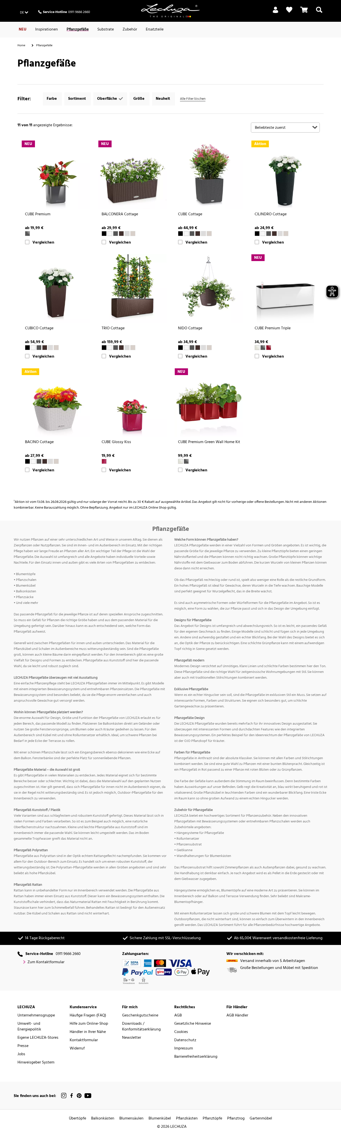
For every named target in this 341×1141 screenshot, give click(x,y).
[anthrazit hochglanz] (27, 233)
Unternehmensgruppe (36, 1015)
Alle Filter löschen (192, 99)
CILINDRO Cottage (271, 214)
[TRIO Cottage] (132, 288)
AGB (178, 1015)
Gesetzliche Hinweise (192, 1024)
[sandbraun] (132, 233)
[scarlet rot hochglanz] (268, 347)
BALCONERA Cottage (120, 214)
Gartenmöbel (261, 1118)
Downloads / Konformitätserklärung (141, 1026)
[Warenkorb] (304, 13)
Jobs (21, 1054)
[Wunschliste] (289, 10)
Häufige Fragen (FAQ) (88, 1015)
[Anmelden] (275, 13)
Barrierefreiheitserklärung (195, 1057)
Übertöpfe (77, 1118)
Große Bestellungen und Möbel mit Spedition (279, 968)
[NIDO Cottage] (208, 288)
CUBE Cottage (190, 214)
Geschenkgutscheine (140, 1015)
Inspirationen (46, 29)
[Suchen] (319, 13)
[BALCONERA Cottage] (132, 174)
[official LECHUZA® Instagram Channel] (64, 1095)
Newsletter (131, 1038)
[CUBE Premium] (55, 174)
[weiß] (109, 233)
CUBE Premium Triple (273, 328)
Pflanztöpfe (212, 1118)
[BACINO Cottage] (55, 402)
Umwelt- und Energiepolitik (29, 1026)
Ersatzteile (155, 29)
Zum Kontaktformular (45, 962)
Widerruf (77, 1048)
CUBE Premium (37, 214)
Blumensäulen (131, 1118)
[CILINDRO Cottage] (285, 174)
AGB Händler (237, 1015)
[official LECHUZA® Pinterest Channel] (79, 1095)
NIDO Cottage (190, 328)
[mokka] (121, 233)
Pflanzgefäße (78, 29)
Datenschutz (185, 1040)
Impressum (183, 1048)
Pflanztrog (236, 1118)
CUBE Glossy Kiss (116, 442)
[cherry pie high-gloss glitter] (104, 461)
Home (21, 45)
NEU (22, 29)
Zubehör (130, 29)
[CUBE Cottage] (208, 174)
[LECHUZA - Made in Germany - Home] (170, 10)
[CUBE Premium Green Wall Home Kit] (208, 402)
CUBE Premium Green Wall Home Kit (209, 442)
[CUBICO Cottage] (55, 288)
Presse (22, 1046)
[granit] (115, 233)
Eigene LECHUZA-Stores (37, 1038)
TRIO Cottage (113, 328)
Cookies (181, 1032)
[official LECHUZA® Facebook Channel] (71, 1095)
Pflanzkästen (187, 1118)
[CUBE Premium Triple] (285, 288)
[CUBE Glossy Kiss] (132, 402)
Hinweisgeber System (35, 1062)
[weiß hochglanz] (257, 347)
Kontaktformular (84, 1040)
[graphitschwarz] (104, 233)
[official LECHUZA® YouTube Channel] (87, 1095)
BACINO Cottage (39, 442)
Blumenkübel (160, 1118)
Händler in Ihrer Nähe (88, 1032)
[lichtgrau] (127, 233)
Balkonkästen (102, 1118)
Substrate (105, 29)
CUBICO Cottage (39, 328)
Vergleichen (43, 243)
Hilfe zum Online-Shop (89, 1024)
